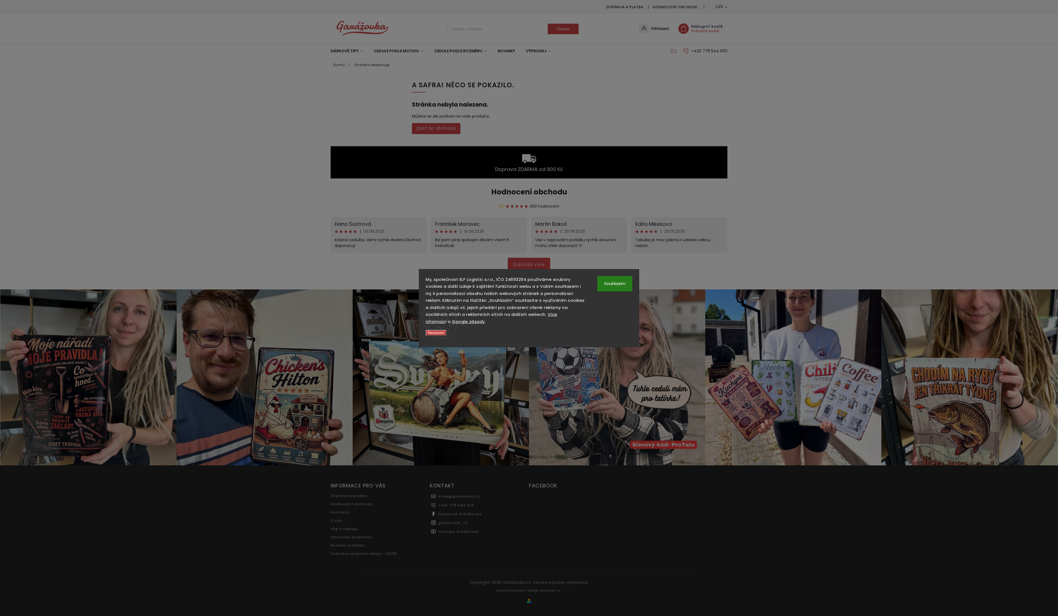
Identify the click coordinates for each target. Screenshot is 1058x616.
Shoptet (517, 590)
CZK (720, 7)
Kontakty (340, 512)
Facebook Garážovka (460, 514)
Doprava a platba (624, 7)
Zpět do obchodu (436, 128)
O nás (336, 520)
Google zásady (468, 321)
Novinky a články (348, 545)
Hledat (563, 29)
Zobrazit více (529, 264)
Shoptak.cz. (551, 590)
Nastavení (436, 333)
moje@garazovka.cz (459, 496)
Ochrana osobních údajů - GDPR (364, 553)
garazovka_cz (453, 522)
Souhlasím (614, 283)
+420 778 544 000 (456, 505)
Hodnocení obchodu (675, 7)
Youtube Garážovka (458, 531)
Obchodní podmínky (351, 537)
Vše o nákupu (344, 529)
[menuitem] (349, 51)
